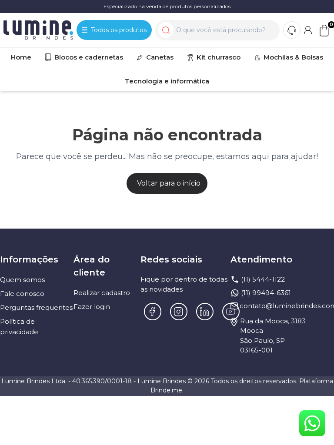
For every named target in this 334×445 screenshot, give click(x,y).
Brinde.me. (167, 390)
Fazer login (91, 306)
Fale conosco (22, 293)
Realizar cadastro (101, 293)
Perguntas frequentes (36, 307)
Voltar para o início (168, 183)
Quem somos (22, 280)
